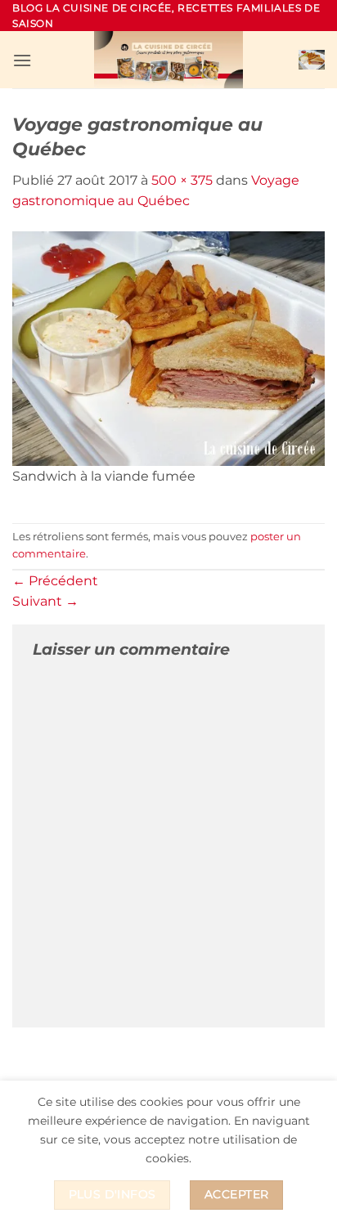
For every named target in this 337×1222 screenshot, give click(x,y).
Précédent (55, 581)
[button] (22, 60)
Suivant (45, 601)
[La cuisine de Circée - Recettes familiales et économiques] (168, 59)
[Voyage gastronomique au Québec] (168, 347)
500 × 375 (182, 180)
